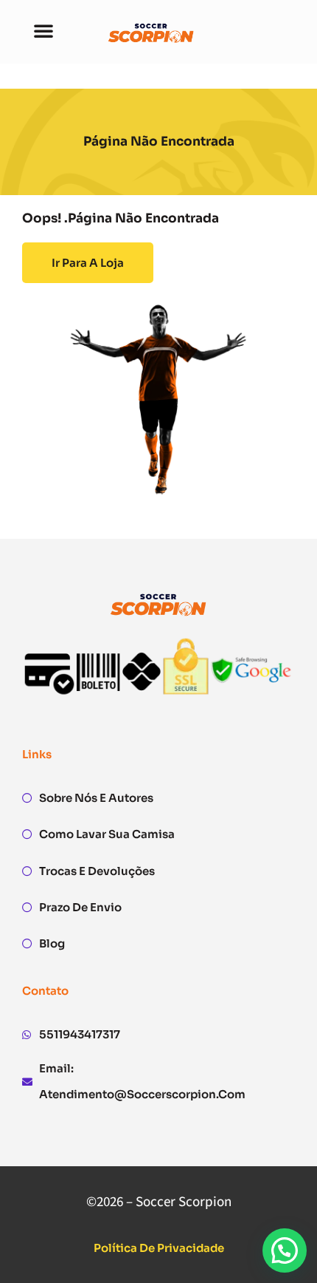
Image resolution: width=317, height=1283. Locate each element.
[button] (43, 30)
